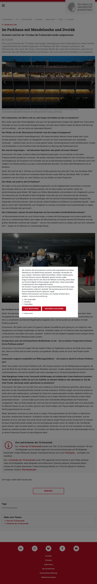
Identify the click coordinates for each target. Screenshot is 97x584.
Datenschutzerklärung (38, 296)
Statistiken (28, 304)
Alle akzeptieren (31, 309)
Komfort (27, 302)
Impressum (28, 313)
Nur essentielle (30, 299)
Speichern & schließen (54, 309)
